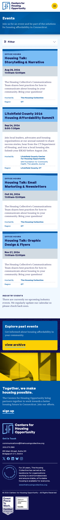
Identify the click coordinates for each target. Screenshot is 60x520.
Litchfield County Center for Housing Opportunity (33, 157)
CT (22, 102)
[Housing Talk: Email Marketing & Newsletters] (30, 201)
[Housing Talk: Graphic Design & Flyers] (30, 259)
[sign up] (30, 386)
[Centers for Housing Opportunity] (14, 6)
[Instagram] (21, 459)
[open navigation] (55, 6)
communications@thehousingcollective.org (23, 443)
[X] (3, 459)
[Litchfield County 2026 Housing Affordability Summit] (30, 139)
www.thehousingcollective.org (33, 484)
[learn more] (30, 335)
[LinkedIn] (12, 459)
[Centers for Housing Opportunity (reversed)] (19, 428)
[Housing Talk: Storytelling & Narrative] (30, 77)
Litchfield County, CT (31, 168)
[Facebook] (8, 459)
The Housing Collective (32, 98)
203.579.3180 (8, 447)
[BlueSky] (17, 459)
